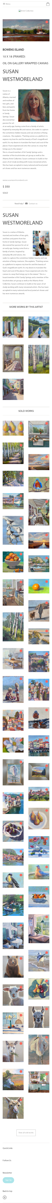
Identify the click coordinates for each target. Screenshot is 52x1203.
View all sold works (26, 1133)
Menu (7, 4)
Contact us (33, 204)
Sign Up (8, 1180)
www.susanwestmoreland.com (15, 180)
